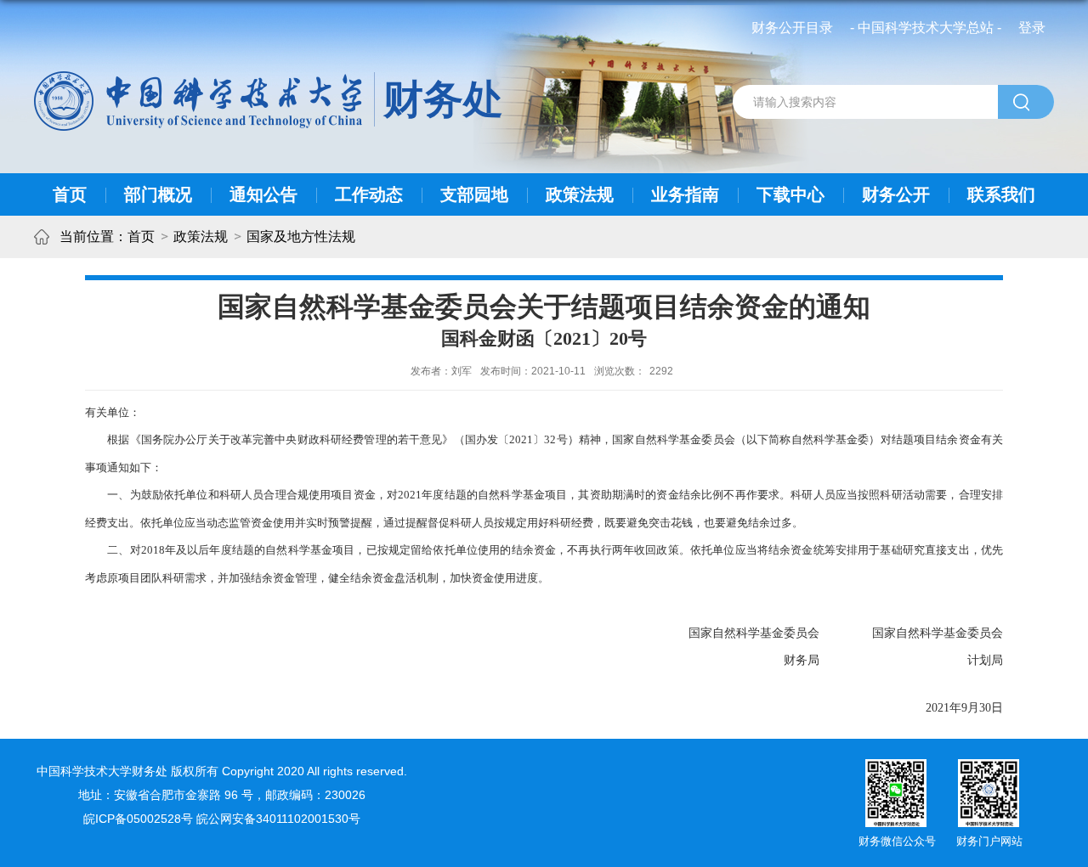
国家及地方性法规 (300, 236)
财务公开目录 (792, 27)
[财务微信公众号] (895, 764)
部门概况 (158, 194)
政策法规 (580, 194)
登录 (1032, 27)
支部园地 (474, 194)
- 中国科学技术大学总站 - (925, 27)
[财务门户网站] (988, 764)
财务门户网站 (989, 841)
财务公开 (896, 194)
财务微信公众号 (897, 841)
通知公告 (264, 194)
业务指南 (685, 194)
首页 (70, 194)
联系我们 (1001, 194)
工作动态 (369, 194)
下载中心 (790, 194)
